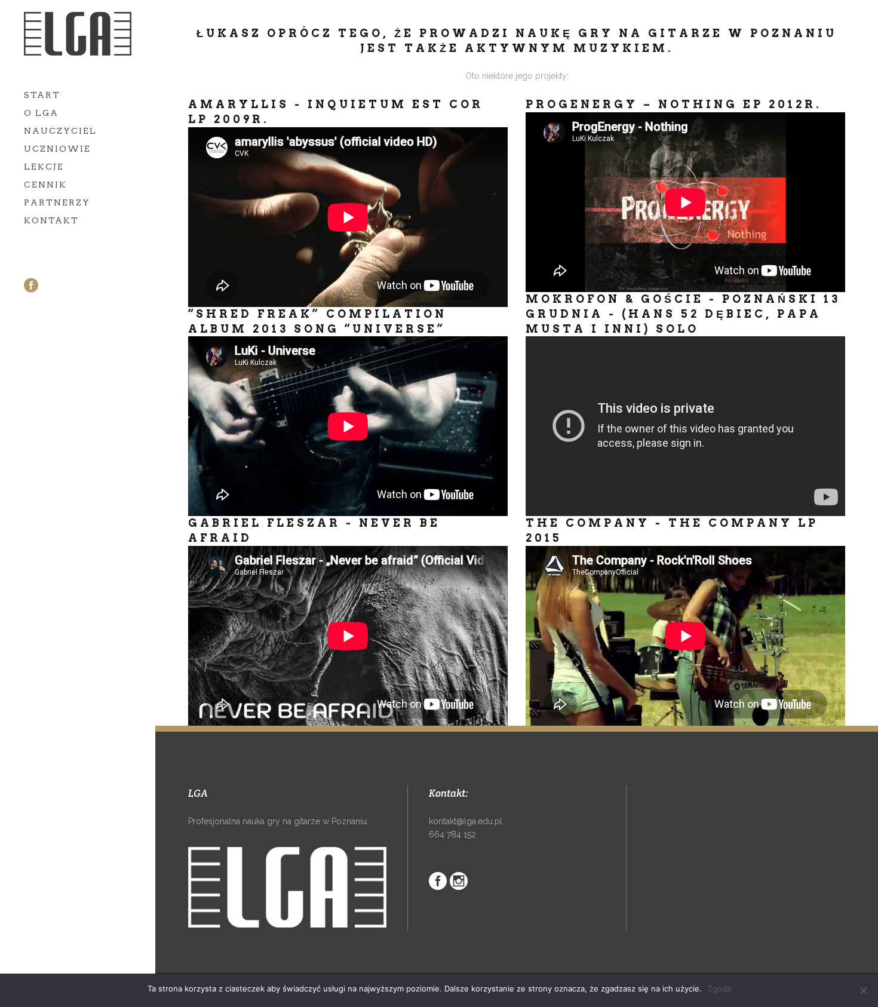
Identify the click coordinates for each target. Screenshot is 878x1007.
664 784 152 (452, 834)
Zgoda (719, 988)
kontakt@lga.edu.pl (465, 821)
